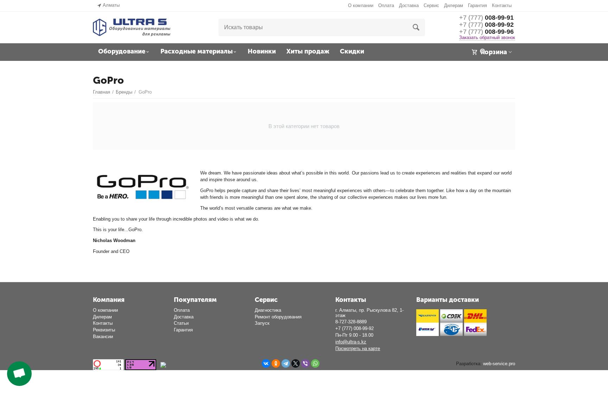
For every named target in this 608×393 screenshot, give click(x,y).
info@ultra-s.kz (350, 341)
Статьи (181, 323)
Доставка (409, 5)
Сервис (431, 5)
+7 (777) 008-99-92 (354, 328)
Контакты (502, 5)
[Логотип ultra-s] (131, 27)
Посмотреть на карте (357, 348)
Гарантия (477, 5)
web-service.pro (499, 363)
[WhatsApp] (315, 363)
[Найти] (416, 27)
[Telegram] (285, 363)
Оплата (386, 5)
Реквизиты (104, 329)
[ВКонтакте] (266, 363)
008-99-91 (486, 17)
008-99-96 (486, 31)
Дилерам (453, 5)
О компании (360, 5)
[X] (295, 363)
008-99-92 (486, 24)
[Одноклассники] (276, 363)
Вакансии (103, 336)
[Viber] (305, 363)
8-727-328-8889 (351, 321)
